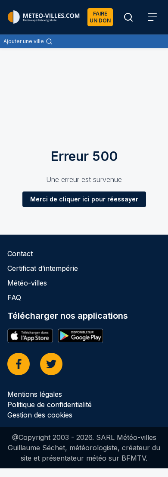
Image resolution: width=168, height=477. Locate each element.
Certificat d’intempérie (42, 268)
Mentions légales (34, 394)
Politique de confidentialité (49, 404)
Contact (20, 253)
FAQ (14, 297)
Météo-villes (27, 283)
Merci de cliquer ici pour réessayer (84, 199)
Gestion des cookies (39, 415)
